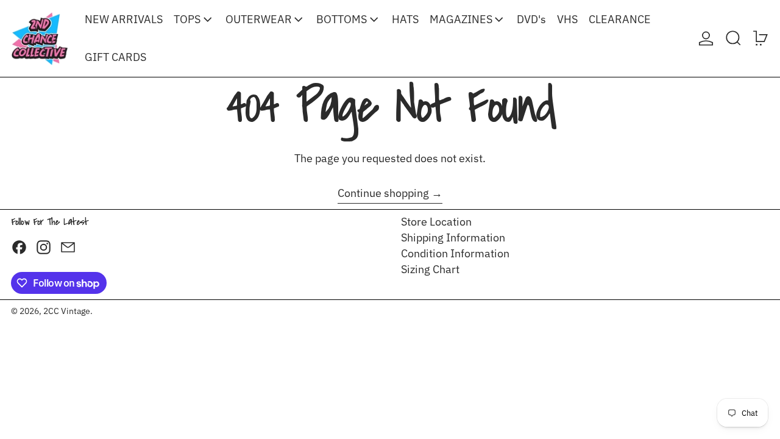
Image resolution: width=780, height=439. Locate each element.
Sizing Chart (430, 269)
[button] (733, 38)
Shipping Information (453, 237)
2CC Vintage (66, 310)
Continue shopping (383, 193)
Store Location (436, 222)
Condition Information (455, 253)
